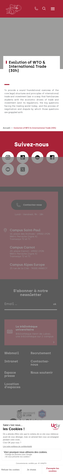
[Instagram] (8, 157)
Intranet (11, 361)
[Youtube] (8, 169)
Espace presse (10, 374)
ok (54, 304)
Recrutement (41, 353)
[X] (23, 169)
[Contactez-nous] (36, 8)
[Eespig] (42, 416)
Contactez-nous (32, 204)
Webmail (11, 353)
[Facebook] (52, 157)
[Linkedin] (38, 157)
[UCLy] (13, 9)
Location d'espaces (12, 385)
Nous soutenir (42, 372)
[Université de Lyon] (26, 416)
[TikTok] (23, 157)
